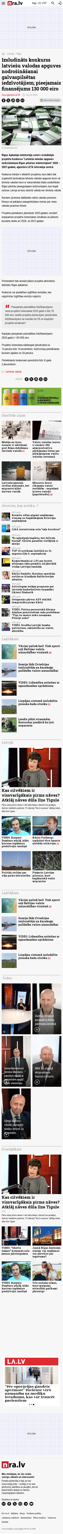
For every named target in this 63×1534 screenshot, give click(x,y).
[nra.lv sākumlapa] (15, 3)
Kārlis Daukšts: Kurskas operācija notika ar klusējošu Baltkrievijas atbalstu (33, 576)
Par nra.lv (5, 1513)
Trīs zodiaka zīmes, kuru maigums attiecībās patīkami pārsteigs (44, 1287)
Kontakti (5, 1522)
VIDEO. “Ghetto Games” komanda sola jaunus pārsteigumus (15, 1250)
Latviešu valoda (12, 372)
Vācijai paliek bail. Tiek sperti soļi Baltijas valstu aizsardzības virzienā (39, 649)
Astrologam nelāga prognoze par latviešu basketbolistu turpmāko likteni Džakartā (33, 589)
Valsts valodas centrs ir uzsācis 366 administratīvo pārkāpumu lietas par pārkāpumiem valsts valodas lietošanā (46, 449)
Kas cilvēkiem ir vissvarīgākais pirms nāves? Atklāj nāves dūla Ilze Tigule (31, 795)
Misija (22, 1513)
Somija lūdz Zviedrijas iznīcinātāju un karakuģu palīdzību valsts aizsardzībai (38, 667)
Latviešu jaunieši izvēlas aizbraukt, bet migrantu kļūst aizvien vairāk (15, 487)
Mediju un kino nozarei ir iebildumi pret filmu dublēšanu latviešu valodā (15, 446)
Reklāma (14, 1513)
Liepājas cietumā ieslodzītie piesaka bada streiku (37, 702)
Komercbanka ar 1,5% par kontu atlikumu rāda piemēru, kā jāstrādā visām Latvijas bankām (34, 563)
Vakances (52, 1518)
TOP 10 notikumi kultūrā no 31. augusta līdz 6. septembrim (32, 552)
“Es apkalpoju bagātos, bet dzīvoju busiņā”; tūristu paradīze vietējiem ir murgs (35, 540)
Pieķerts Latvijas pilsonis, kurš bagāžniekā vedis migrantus (43, 877)
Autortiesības (26, 1518)
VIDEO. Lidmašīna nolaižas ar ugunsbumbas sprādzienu (38, 684)
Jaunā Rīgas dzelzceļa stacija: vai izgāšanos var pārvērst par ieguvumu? (46, 1252)
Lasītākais (10, 639)
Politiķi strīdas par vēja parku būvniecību (16, 874)
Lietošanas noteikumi (10, 1518)
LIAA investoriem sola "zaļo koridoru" (36, 529)
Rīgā (18, 53)
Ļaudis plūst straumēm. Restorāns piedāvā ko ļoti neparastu (36, 722)
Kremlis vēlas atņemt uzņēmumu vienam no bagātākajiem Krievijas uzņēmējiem (34, 518)
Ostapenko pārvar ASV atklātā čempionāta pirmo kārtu (31, 601)
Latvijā (10, 53)
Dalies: (19, 379)
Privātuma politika (34, 1513)
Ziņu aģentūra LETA (11, 95)
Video (7, 978)
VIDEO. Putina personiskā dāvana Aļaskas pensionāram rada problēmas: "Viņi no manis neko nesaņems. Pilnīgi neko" (36, 614)
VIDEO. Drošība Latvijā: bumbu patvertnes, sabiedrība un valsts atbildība (32, 628)
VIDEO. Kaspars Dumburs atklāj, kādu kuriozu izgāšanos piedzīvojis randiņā (15, 842)
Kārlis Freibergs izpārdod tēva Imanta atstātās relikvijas (46, 840)
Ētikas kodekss (39, 1518)
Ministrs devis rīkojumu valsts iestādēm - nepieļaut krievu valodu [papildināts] (45, 488)
